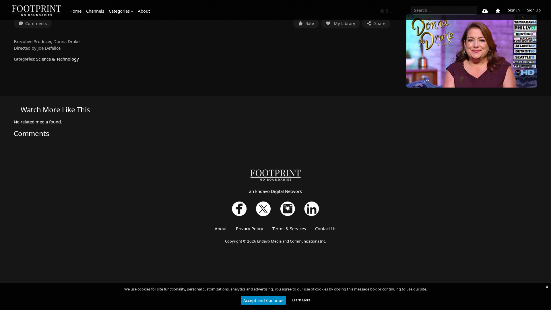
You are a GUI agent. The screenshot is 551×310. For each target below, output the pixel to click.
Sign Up (534, 10)
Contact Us (325, 228)
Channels (95, 11)
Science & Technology (57, 59)
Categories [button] (119, 11)
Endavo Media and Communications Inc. (291, 241)
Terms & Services (289, 228)
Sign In (514, 10)
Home (75, 11)
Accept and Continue (263, 300)
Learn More (301, 300)
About (144, 11)
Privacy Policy (249, 228)
